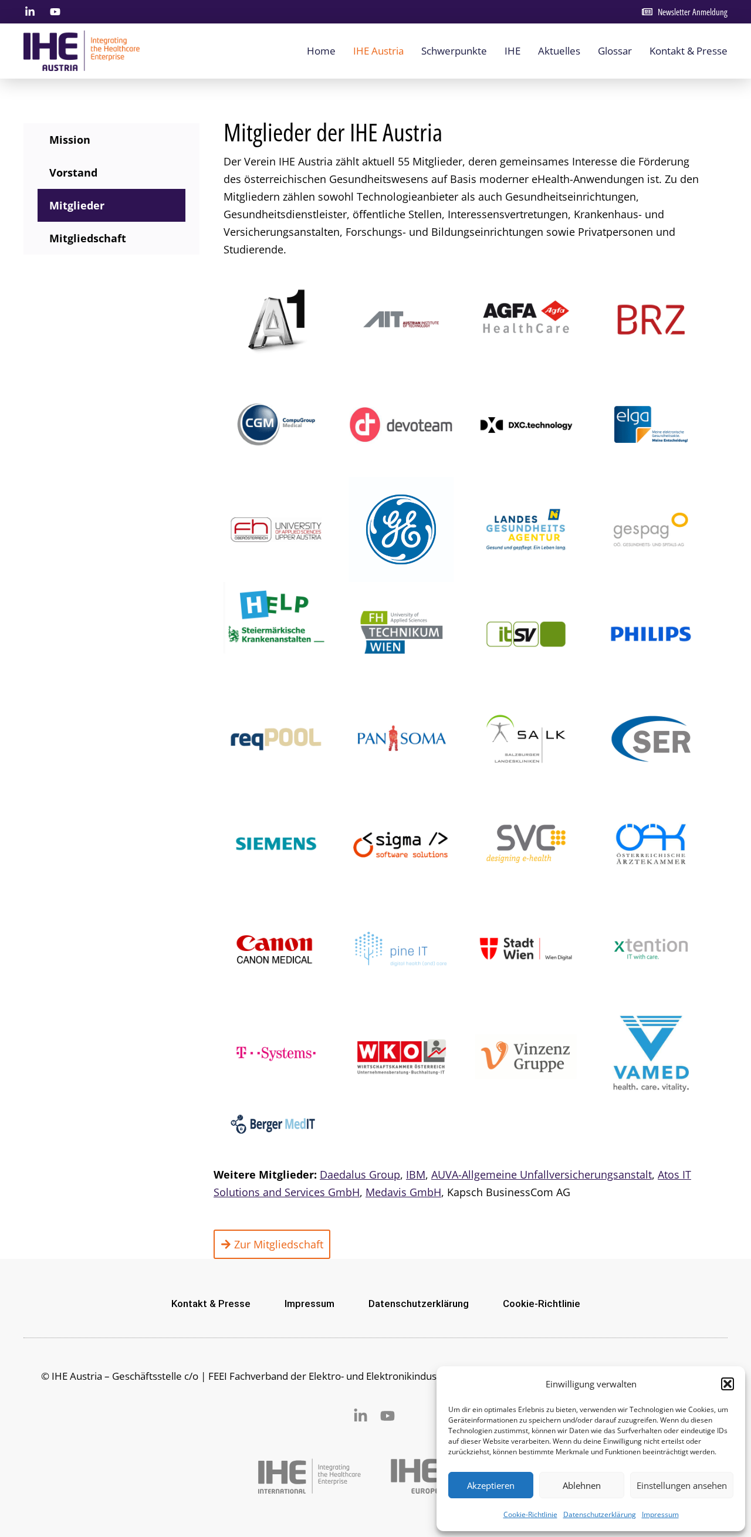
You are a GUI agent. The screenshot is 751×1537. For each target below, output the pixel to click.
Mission (69, 140)
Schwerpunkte (454, 50)
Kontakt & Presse (688, 50)
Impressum (660, 1514)
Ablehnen (582, 1485)
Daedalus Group (360, 1174)
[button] (727, 1384)
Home (321, 50)
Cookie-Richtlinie (530, 1514)
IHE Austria (378, 50)
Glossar (615, 50)
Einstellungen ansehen (682, 1485)
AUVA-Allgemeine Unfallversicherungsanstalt (541, 1174)
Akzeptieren (491, 1485)
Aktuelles (559, 50)
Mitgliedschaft (87, 238)
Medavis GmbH (403, 1192)
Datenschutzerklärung (599, 1514)
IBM (415, 1174)
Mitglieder (76, 205)
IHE (512, 50)
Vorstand (73, 172)
